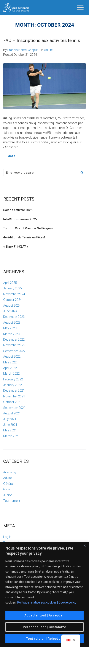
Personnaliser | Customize (44, 627)
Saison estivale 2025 (17, 210)
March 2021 (11, 436)
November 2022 (14, 345)
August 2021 (12, 413)
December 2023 (14, 316)
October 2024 (12, 299)
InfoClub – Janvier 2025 (20, 219)
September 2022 (14, 351)
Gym (6, 489)
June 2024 (10, 311)
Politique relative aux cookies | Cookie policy (46, 602)
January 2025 (12, 288)
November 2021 (14, 396)
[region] (44, 594)
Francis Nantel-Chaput (22, 50)
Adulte (48, 50)
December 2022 (14, 339)
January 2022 (12, 385)
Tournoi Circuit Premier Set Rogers (28, 228)
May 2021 (10, 430)
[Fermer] (84, 545)
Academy (9, 472)
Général (8, 483)
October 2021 (12, 402)
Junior (7, 495)
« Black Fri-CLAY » (15, 246)
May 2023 (10, 328)
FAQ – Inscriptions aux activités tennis (41, 40)
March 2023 (11, 334)
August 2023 (12, 322)
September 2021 (14, 407)
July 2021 (9, 419)
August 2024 (12, 305)
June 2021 (10, 424)
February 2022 (13, 379)
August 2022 (12, 356)
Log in (7, 537)
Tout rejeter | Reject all (44, 638)
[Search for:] (39, 172)
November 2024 (14, 294)
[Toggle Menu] (80, 7)
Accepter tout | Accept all (44, 615)
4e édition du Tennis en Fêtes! (24, 237)
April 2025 (10, 282)
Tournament (11, 500)
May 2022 (10, 362)
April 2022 (10, 368)
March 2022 (11, 373)
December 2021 (14, 390)
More (11, 156)
